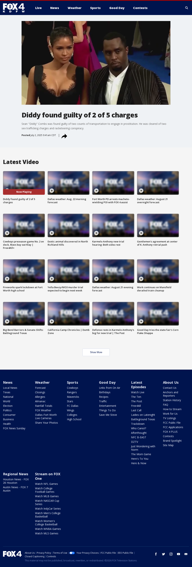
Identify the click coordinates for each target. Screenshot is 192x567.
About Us (170, 382)
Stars (70, 401)
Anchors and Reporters (170, 393)
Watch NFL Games (46, 484)
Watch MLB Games (47, 496)
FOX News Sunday (14, 428)
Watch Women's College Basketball (46, 522)
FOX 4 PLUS (170, 431)
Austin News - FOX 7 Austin (15, 488)
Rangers (72, 392)
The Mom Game (141, 454)
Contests (168, 436)
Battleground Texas (143, 419)
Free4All (136, 406)
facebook (156, 554)
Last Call (136, 410)
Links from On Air (109, 388)
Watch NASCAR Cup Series (47, 502)
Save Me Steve (108, 415)
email (186, 554)
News (7, 382)
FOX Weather (43, 410)
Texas (6, 392)
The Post (136, 401)
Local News (10, 388)
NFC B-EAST (138, 437)
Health (7, 424)
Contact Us (169, 388)
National (8, 397)
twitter (163, 554)
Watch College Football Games (44, 490)
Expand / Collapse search (186, 8)
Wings (70, 410)
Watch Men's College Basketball (48, 514)
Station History (172, 400)
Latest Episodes (138, 384)
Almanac (40, 401)
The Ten (136, 397)
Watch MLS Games (46, 533)
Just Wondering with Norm (143, 447)
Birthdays (104, 392)
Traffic (103, 401)
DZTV (134, 442)
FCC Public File (172, 422)
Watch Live (137, 392)
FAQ (165, 404)
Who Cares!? (138, 428)
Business (8, 419)
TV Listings (169, 418)
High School (74, 419)
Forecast (40, 388)
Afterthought (139, 433)
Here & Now (138, 463)
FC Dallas (72, 406)
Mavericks (73, 397)
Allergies (40, 397)
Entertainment (107, 406)
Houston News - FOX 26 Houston (16, 481)
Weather (42, 382)
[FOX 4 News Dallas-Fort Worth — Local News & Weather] (15, 7)
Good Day (107, 382)
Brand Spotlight (172, 440)
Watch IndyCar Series (48, 508)
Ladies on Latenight (143, 415)
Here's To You (139, 458)
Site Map (168, 445)
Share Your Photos (46, 422)
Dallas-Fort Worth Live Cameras (46, 416)
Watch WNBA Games (48, 529)
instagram (171, 554)
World (6, 401)
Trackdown (138, 424)
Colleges (72, 415)
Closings (40, 392)
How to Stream (172, 409)
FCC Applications (173, 427)
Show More (96, 352)
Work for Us (170, 413)
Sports (72, 382)
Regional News (15, 474)
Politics (7, 410)
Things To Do (107, 410)
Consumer (9, 415)
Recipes (103, 397)
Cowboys (72, 388)
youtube (179, 554)
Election (8, 406)
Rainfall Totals (43, 406)
